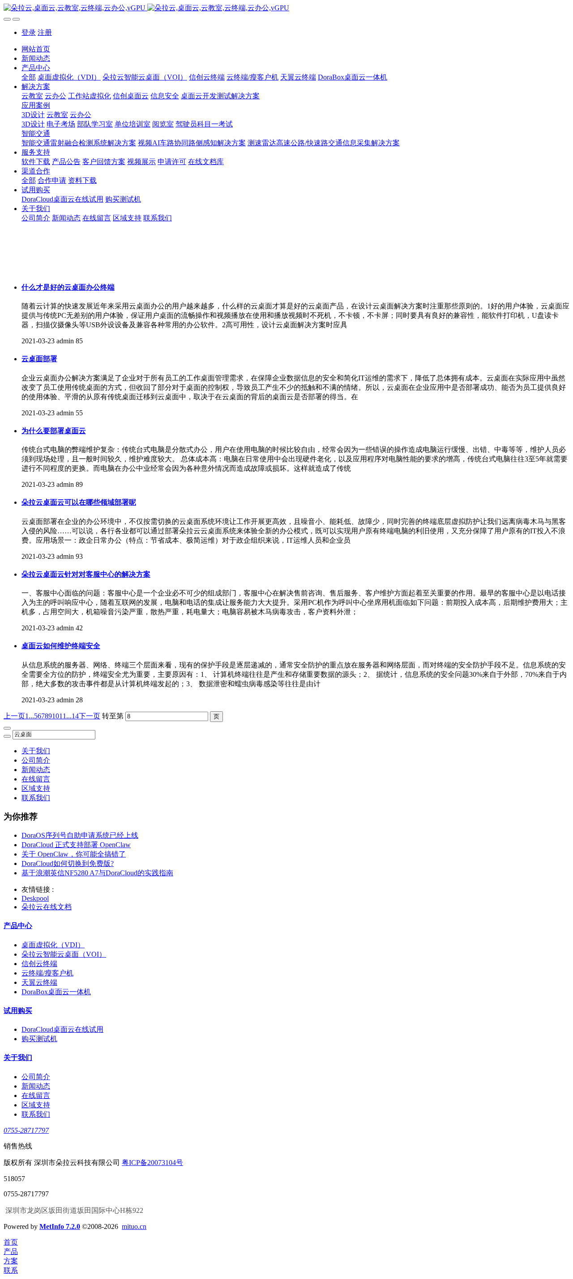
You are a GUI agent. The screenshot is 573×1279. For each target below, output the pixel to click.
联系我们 (35, 798)
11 (62, 716)
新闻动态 (35, 769)
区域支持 (35, 788)
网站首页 (35, 49)
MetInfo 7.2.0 (59, 1226)
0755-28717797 (26, 1130)
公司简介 (35, 760)
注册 (45, 32)
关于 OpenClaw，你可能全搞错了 (73, 854)
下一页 (89, 716)
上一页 (14, 716)
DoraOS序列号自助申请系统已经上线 (79, 835)
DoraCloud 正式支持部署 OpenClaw (76, 844)
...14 (72, 716)
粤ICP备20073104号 (152, 1162)
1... (29, 716)
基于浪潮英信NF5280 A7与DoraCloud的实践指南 (97, 873)
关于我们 (35, 751)
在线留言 (35, 779)
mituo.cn (134, 1226)
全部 (28, 77)
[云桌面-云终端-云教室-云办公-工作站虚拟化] (286, 8)
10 (55, 716)
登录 (28, 32)
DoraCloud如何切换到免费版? (67, 863)
